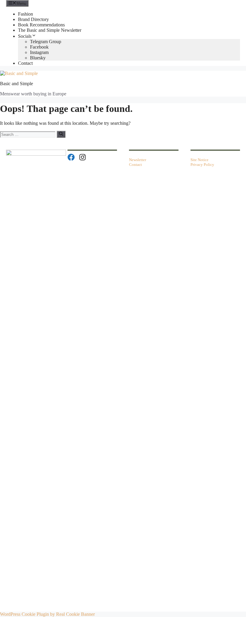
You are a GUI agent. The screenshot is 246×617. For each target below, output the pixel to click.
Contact (25, 63)
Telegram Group (45, 41)
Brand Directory (33, 19)
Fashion (25, 13)
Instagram (39, 52)
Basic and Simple (16, 83)
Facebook (39, 46)
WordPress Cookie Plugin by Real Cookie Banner (47, 614)
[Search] (61, 134)
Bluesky (38, 57)
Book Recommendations (41, 24)
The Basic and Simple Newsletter (49, 30)
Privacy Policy (202, 164)
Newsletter (137, 159)
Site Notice (199, 159)
